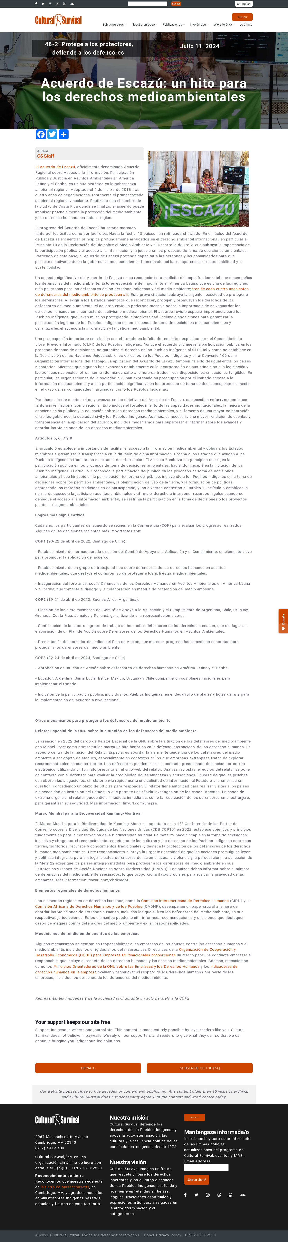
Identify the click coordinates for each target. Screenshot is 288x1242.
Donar (242, 16)
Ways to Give (223, 24)
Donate (88, 1068)
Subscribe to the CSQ (200, 1068)
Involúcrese (198, 24)
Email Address (197, 1161)
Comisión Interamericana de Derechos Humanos (185, 901)
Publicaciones (172, 24)
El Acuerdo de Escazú (55, 167)
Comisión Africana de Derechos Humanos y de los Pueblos (88, 906)
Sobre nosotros (113, 24)
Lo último (246, 24)
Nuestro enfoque (143, 24)
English (245, 4)
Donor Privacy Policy (162, 1235)
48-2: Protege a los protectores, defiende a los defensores (89, 48)
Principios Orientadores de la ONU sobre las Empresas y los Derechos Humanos (126, 966)
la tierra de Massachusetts (65, 1187)
